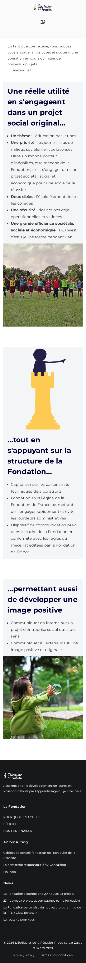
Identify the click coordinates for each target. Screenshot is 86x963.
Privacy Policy (23, 955)
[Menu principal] (43, 22)
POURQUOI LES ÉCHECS (21, 817)
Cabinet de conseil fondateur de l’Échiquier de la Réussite (39, 855)
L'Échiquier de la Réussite (34, 942)
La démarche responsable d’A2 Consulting (34, 865)
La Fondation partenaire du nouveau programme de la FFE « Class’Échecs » (42, 910)
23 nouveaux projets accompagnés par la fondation (41, 900)
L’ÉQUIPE (10, 824)
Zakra (78, 942)
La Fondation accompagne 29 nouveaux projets (38, 894)
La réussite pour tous (19, 919)
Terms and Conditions (56, 955)
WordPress (44, 948)
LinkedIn (9, 872)
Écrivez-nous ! (19, 70)
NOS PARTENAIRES (17, 831)
